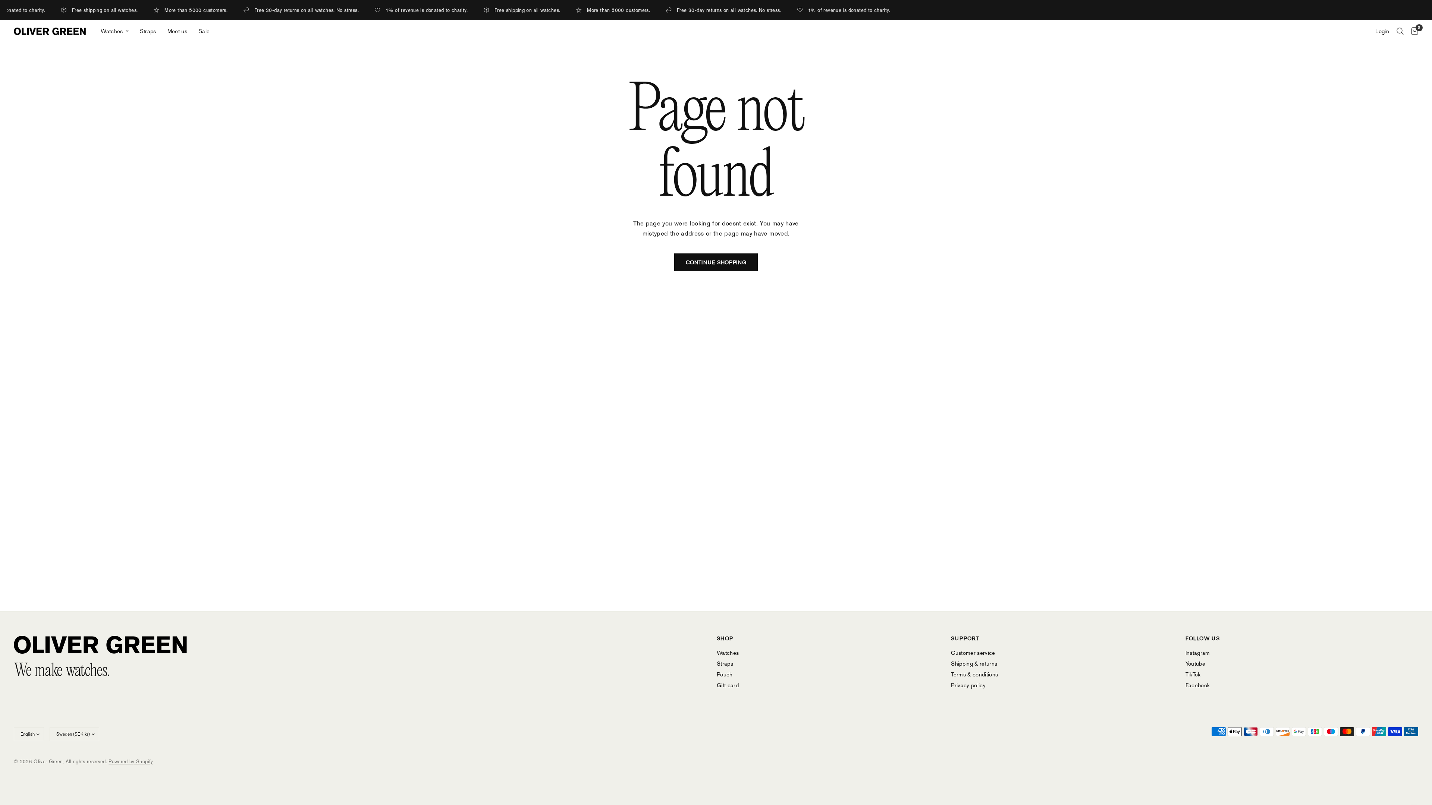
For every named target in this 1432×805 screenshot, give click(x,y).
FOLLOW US (1203, 638)
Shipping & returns (974, 663)
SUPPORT (965, 638)
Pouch (725, 674)
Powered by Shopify (131, 761)
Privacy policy (968, 685)
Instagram (1198, 653)
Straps (148, 31)
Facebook (1198, 685)
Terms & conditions (974, 674)
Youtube (1195, 663)
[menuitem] (114, 31)
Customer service (973, 653)
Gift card (728, 685)
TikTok (1193, 674)
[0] (1412, 31)
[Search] (1400, 31)
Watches (112, 31)
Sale (204, 31)
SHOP (725, 638)
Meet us (177, 31)
